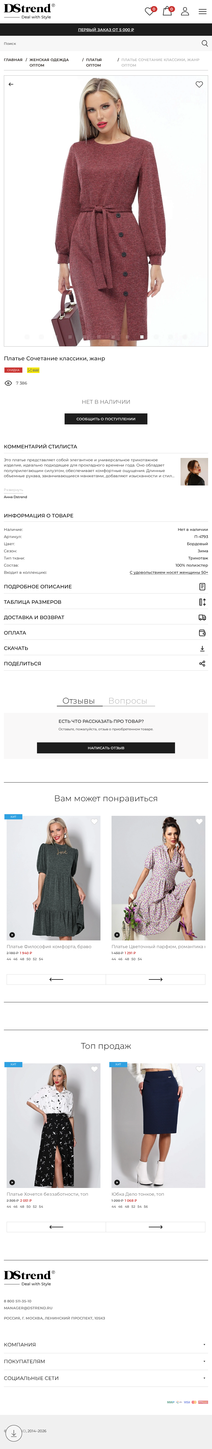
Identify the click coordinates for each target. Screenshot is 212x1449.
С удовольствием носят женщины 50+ (169, 572)
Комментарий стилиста (40, 447)
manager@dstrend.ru (28, 1308)
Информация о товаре (38, 516)
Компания (20, 1345)
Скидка (13, 370)
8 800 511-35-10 (17, 1301)
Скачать (16, 648)
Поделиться (22, 664)
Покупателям (25, 1362)
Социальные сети (32, 1378)
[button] (27, 337)
